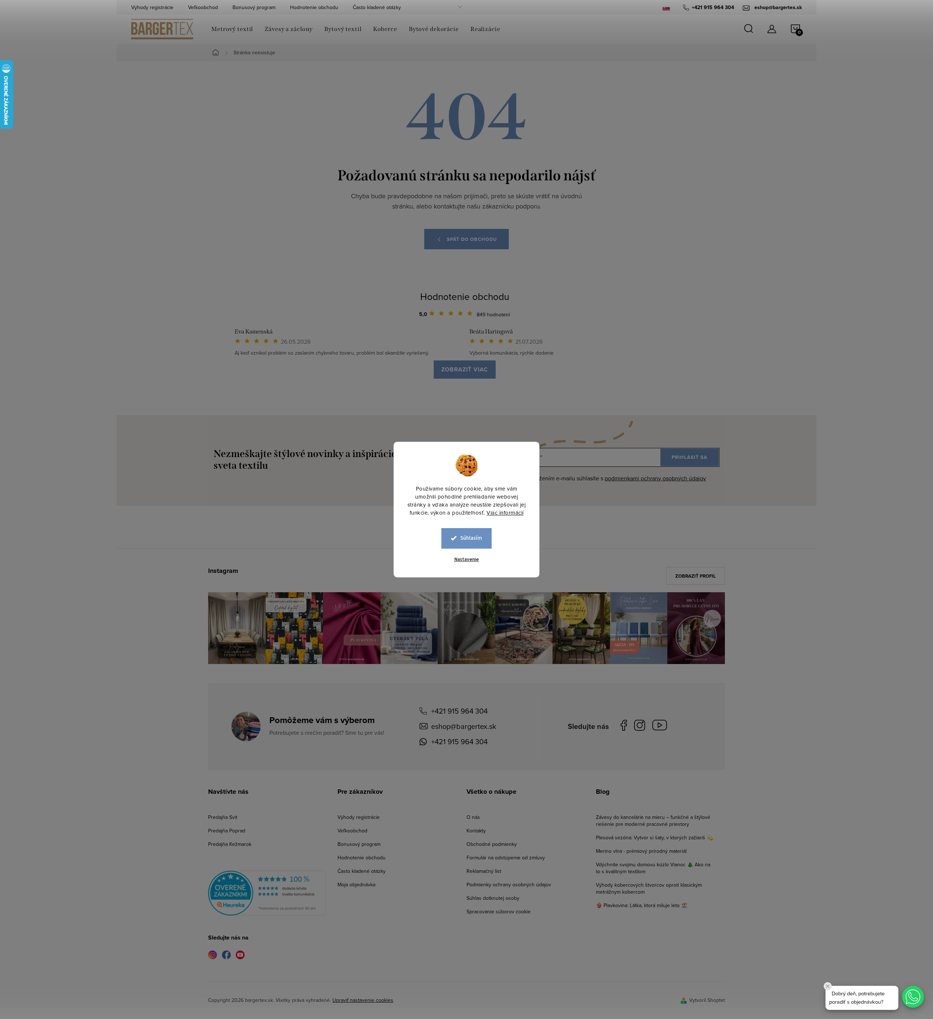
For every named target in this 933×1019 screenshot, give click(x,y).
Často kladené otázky (377, 7)
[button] (913, 997)
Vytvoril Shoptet (707, 1000)
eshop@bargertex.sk (463, 726)
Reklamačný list (483, 871)
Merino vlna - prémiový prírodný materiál (641, 851)
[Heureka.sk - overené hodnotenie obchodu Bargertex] (267, 893)
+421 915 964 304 (459, 711)
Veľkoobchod (203, 7)
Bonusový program (254, 7)
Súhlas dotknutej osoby (492, 898)
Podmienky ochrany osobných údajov (508, 884)
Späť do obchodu (472, 239)
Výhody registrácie (152, 7)
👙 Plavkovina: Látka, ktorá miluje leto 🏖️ (641, 905)
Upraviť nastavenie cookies (362, 1000)
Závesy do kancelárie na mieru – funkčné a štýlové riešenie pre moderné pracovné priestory (653, 820)
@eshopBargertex (661, 726)
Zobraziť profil (695, 576)
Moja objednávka (356, 884)
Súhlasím (471, 538)
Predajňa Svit (222, 817)
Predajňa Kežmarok (229, 844)
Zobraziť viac (464, 369)
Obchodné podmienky (491, 844)
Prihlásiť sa (689, 457)
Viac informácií (505, 512)
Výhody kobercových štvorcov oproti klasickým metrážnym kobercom (649, 888)
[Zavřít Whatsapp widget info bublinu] (828, 986)
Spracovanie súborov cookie (498, 911)
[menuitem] (232, 29)
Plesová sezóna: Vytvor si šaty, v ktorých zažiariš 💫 (654, 837)
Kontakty (476, 830)
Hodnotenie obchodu (314, 7)
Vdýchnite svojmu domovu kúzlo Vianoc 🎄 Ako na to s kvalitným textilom (653, 868)
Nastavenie (466, 559)
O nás (473, 817)
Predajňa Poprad (226, 830)
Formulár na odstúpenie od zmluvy (505, 857)
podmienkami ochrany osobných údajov (655, 478)
